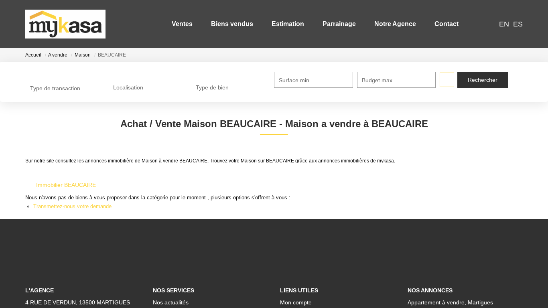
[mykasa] (65, 24)
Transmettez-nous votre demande (72, 206)
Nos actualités (171, 302)
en (504, 24)
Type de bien (212, 87)
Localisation (128, 87)
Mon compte (296, 302)
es (518, 24)
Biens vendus (232, 23)
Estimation (288, 23)
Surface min (294, 80)
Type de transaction (55, 88)
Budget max (377, 80)
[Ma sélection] (478, 23)
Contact (446, 23)
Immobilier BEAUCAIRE (66, 185)
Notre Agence (395, 23)
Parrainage (339, 23)
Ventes (182, 23)
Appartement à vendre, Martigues (450, 302)
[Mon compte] (488, 23)
